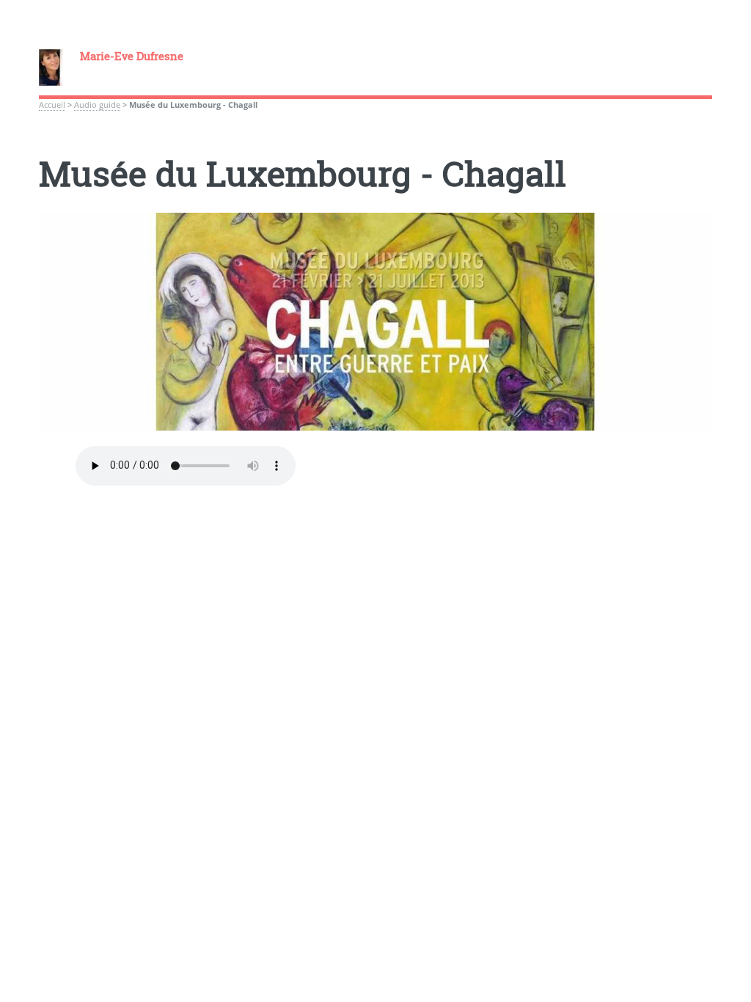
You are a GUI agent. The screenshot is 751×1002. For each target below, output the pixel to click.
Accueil (52, 105)
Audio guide (97, 105)
